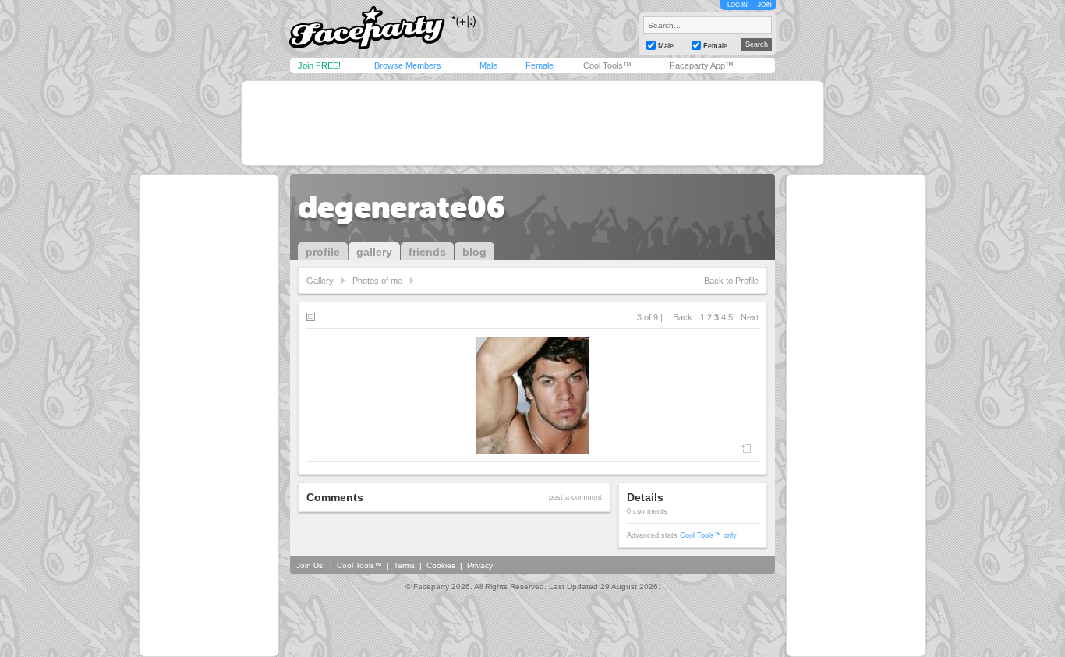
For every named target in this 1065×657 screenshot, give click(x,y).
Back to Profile (731, 280)
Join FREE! (319, 65)
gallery (374, 251)
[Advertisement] (532, 123)
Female (539, 65)
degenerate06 (401, 207)
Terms (404, 565)
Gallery (320, 280)
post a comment (575, 497)
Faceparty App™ (702, 65)
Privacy (480, 565)
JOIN (765, 5)
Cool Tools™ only (708, 535)
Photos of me (377, 280)
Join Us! (310, 565)
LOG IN (737, 5)
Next (750, 317)
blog (474, 251)
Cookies (440, 565)
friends (427, 251)
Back (682, 317)
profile (323, 251)
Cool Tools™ (607, 65)
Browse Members (407, 65)
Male (488, 65)
